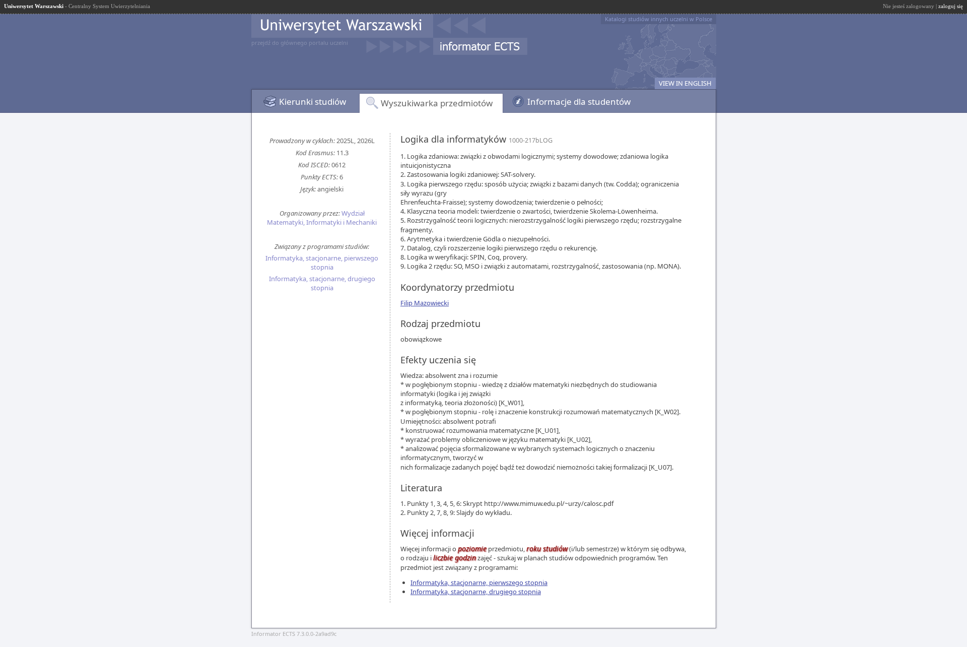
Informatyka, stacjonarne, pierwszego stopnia (321, 262)
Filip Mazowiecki (424, 302)
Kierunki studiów (312, 101)
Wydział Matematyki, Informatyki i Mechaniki (322, 218)
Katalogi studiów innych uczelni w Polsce (658, 19)
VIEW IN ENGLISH (685, 83)
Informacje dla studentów (579, 101)
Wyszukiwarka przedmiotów (437, 103)
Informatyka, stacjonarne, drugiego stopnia (322, 283)
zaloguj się (950, 6)
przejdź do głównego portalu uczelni (299, 42)
